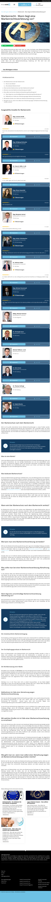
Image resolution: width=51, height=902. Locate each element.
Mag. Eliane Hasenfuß (19, 190)
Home (2, 11)
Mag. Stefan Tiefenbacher (20, 238)
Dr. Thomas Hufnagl (18, 386)
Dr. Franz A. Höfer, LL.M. (19, 166)
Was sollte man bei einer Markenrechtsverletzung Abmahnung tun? (20, 92)
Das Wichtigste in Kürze (10, 69)
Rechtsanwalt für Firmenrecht (14, 489)
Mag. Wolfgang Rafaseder (20, 142)
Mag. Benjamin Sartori (19, 214)
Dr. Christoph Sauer (18, 331)
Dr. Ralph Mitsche (18, 404)
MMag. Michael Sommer (19, 313)
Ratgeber (7, 11)
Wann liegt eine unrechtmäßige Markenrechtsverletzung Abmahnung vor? (24, 94)
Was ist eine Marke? (10, 83)
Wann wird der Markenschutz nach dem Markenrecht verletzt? (19, 88)
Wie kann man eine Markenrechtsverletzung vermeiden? (17, 90)
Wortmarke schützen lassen (36, 549)
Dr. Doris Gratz (17, 368)
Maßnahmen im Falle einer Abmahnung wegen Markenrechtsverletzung (23, 96)
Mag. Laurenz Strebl (18, 116)
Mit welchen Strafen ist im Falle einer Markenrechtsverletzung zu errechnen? (22, 98)
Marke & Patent (13, 11)
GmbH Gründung (37, 621)
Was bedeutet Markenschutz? (13, 86)
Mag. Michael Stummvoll (20, 288)
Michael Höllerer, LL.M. (19, 350)
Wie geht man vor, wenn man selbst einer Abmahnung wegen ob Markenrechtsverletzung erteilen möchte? (25, 101)
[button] (14, 5)
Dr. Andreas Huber (18, 262)
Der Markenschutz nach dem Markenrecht (14, 81)
